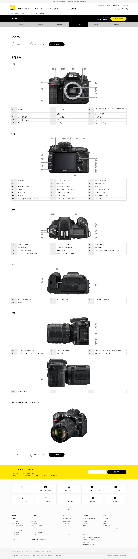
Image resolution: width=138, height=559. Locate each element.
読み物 (104, 523)
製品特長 (40, 24)
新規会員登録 (117, 472)
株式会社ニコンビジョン (46, 551)
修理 (32, 530)
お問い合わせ (34, 523)
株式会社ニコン (116, 5)
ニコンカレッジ (66, 521)
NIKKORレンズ (15, 528)
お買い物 (73, 9)
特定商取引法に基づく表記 (89, 544)
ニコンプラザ (106, 518)
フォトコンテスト (107, 525)
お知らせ (33, 518)
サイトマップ (51, 555)
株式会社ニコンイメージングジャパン (32, 551)
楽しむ (56, 9)
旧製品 (13, 539)
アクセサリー (15, 537)
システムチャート (20, 44)
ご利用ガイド (86, 542)
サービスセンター (35, 528)
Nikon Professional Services (37, 539)
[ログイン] (119, 9)
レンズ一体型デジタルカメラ (18, 525)
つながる (48, 9)
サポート (35, 9)
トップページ (12, 13)
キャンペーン (64, 9)
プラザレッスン (66, 523)
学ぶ (42, 9)
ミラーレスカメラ (16, 521)
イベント (85, 521)
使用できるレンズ (39, 44)
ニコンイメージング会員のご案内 (110, 528)
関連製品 (116, 24)
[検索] (115, 9)
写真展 (104, 521)
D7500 (32, 13)
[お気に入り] (123, 9)
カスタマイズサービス (36, 532)
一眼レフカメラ (24, 13)
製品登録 (33, 521)
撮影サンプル (98, 24)
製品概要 (21, 24)
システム (78, 24)
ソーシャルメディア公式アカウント (91, 518)
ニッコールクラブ (87, 523)
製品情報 (28, 9)
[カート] (127, 9)
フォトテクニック (67, 518)
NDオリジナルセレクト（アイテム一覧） (92, 537)
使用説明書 (34, 535)
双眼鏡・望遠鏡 (15, 532)
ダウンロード (34, 537)
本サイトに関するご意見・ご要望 (39, 555)
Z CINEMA (14, 518)
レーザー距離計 (15, 535)
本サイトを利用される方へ (17, 555)
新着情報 (20, 9)
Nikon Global (125, 5)
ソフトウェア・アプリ (17, 530)
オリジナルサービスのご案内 (89, 539)
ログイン (97, 472)
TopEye (84, 525)
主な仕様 (59, 24)
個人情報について (27, 555)
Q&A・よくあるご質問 (36, 525)
